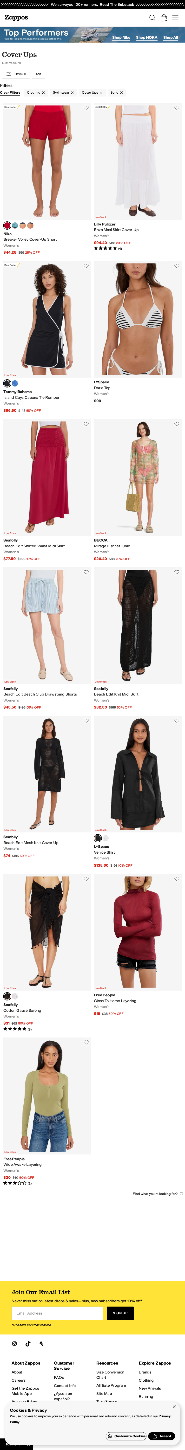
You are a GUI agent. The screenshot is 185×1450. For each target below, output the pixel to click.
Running (146, 1396)
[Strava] (41, 1343)
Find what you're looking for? (155, 1194)
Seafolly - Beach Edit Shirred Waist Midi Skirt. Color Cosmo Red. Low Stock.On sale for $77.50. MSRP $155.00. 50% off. (47, 490)
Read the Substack (117, 4)
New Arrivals (150, 1388)
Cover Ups (90, 92)
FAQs (59, 1377)
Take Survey (106, 1401)
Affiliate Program (111, 1385)
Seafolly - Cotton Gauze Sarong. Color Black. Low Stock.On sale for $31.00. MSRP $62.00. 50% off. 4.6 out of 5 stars (47, 953)
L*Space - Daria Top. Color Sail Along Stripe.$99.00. (138, 337)
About (17, 1372)
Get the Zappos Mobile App (25, 1391)
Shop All (170, 37)
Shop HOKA (147, 37)
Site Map (104, 1393)
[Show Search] (152, 18)
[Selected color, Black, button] (7, 383)
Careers (19, 1380)
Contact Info (65, 1385)
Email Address (29, 1313)
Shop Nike (121, 37)
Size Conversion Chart (110, 1375)
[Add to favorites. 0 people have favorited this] (86, 107)
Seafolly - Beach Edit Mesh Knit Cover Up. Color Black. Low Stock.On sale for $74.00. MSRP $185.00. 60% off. (47, 792)
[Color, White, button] (105, 838)
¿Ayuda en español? (63, 1396)
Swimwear (61, 92)
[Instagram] (14, 1343)
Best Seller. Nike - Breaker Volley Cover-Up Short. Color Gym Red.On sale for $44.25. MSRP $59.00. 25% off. (47, 179)
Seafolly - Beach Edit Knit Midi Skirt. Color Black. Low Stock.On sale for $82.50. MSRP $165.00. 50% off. (138, 638)
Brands (145, 1372)
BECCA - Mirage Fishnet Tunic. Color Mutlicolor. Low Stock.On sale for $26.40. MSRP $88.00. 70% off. (138, 490)
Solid (115, 92)
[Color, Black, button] (22, 225)
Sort (38, 74)
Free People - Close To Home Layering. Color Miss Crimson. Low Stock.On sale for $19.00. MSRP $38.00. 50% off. (138, 953)
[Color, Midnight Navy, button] (30, 225)
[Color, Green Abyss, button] (15, 225)
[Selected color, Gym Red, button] (7, 225)
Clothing (33, 92)
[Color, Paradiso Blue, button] (15, 383)
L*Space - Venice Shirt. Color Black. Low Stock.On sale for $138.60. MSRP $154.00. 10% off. (138, 792)
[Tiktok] (28, 1343)
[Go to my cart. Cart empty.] (164, 18)
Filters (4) (20, 74)
